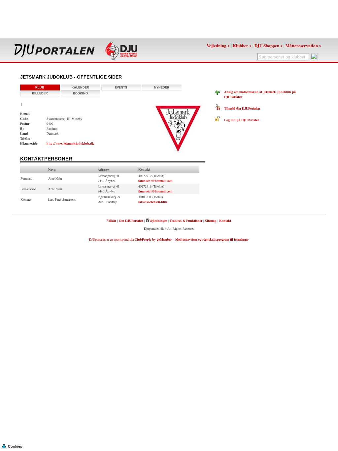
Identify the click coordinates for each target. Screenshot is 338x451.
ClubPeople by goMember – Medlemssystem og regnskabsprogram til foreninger (192, 239)
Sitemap (211, 220)
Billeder (40, 93)
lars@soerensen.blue (152, 201)
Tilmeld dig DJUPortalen (240, 108)
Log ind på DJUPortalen (239, 120)
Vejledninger (158, 220)
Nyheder (161, 87)
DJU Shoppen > (268, 45)
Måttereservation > (303, 45)
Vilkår (111, 220)
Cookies (15, 446)
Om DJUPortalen (131, 220)
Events (121, 87)
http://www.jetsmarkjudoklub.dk (70, 143)
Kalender (80, 87)
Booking (80, 93)
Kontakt (225, 220)
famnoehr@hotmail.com (155, 180)
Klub (39, 87)
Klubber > (242, 45)
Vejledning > (218, 45)
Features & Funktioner (186, 220)
